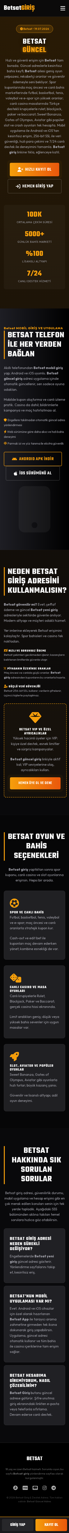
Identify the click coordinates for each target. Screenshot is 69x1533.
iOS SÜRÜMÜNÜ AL (35, 473)
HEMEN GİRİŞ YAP (37, 186)
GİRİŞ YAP (17, 1525)
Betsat (19, 8)
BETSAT (35, 1459)
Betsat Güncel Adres (39, 1501)
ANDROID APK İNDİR (36, 459)
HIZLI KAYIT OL (38, 169)
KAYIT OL (51, 1525)
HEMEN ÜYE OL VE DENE (35, 783)
